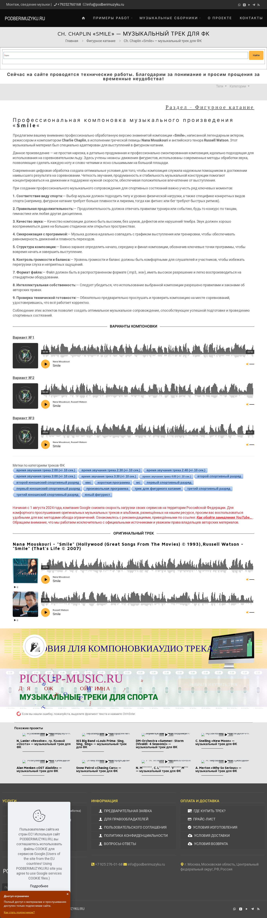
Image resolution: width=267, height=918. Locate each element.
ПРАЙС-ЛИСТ (203, 819)
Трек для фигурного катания (158, 488)
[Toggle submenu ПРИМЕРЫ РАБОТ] (133, 18)
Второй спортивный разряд (219, 476)
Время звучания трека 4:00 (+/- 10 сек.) (166, 476)
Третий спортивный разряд (208, 488)
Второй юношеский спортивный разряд (47, 482)
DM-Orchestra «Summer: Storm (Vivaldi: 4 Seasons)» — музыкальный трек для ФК (160, 744)
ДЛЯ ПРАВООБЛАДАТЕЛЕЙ (125, 819)
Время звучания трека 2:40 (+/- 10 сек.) (176, 470)
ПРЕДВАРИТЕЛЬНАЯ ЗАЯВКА (127, 811)
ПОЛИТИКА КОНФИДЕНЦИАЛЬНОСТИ (135, 835)
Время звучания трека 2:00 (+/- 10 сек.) (45, 470)
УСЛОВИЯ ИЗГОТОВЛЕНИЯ (214, 827)
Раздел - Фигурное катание (210, 107)
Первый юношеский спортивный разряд (48, 488)
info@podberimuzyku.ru (105, 4)
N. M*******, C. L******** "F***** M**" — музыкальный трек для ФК (162, 769)
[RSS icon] (258, 5)
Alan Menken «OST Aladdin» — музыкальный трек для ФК (39, 769)
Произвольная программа (107, 488)
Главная (71, 41)
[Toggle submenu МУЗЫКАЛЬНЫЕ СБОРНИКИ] (201, 18)
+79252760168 (69, 4)
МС (138, 482)
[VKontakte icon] (244, 5)
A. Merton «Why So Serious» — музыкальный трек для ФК (218, 769)
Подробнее (39, 886)
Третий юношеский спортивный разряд (47, 494)
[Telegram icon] (254, 5)
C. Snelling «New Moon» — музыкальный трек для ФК (216, 742)
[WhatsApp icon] (239, 5)
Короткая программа (114, 482)
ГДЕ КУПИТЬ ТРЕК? (209, 811)
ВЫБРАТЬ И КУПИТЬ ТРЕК (213, 684)
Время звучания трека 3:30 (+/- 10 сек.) (109, 476)
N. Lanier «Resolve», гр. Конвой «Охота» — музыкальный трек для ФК (44, 744)
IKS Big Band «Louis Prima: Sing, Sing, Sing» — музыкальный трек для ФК (101, 744)
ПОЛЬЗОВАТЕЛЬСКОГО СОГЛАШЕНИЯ (135, 827)
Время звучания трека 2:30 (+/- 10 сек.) (111, 470)
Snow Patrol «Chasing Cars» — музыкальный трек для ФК (98, 769)
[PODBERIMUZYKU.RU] (25, 18)
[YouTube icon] (249, 5)
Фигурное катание (101, 41)
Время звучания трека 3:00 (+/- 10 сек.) (45, 476)
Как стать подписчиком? (19, 912)
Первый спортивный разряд (169, 482)
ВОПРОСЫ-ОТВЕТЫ (119, 844)
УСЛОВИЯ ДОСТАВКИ (211, 835)
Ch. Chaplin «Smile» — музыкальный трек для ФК (163, 41)
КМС (88, 482)
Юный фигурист (97, 494)
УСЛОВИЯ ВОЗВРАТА (210, 844)
